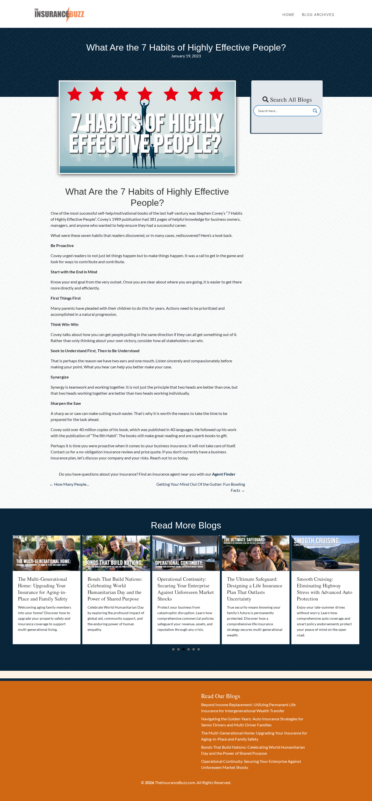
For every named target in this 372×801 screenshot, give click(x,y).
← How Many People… (69, 484)
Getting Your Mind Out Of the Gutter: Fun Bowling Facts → (200, 487)
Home (288, 14)
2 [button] (178, 649)
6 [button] (198, 649)
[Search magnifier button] (315, 110)
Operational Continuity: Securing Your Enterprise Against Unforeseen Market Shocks (116, 588)
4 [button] (188, 649)
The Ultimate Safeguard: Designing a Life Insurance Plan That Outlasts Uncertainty (185, 588)
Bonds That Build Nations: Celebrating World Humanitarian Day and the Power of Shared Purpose (45, 588)
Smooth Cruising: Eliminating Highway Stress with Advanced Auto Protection (254, 588)
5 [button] (193, 649)
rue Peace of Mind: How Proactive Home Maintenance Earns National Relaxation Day (322, 588)
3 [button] (183, 649)
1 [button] (173, 649)
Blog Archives (318, 14)
